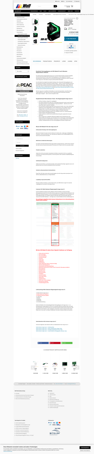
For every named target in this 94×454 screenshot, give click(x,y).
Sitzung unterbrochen (54, 404)
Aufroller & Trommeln (21, 26)
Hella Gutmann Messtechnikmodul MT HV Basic (64, 87)
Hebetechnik (19, 48)
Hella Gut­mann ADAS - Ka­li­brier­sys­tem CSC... (74, 369)
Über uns (70, 11)
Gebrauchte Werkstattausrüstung (23, 63)
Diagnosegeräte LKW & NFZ (23, 37)
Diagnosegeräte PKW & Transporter (24, 35)
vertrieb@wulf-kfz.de (23, 116)
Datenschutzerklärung (7, 451)
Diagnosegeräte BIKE (22, 39)
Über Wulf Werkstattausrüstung (22, 398)
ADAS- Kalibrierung (20, 24)
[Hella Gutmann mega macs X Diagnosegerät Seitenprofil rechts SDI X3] (51, 31)
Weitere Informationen (85, 450)
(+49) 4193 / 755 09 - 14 (23, 114)
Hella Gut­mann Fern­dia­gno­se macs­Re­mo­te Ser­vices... (45, 369)
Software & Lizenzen (21, 45)
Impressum (51, 393)
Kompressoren (19, 52)
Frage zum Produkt (69, 52)
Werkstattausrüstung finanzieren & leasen (25, 395)
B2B (41, 11)
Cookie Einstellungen (53, 407)
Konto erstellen (19, 148)
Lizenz (64, 61)
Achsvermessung (20, 22)
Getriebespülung (20, 47)
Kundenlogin (69, 1)
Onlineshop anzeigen (20, 17)
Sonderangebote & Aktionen (22, 19)
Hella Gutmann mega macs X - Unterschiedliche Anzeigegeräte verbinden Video (51, 331)
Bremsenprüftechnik (20, 30)
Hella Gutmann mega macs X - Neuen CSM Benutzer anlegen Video (49, 328)
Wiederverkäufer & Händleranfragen (23, 396)
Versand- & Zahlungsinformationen (56, 405)
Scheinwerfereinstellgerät (21, 58)
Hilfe (63, 1)
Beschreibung (37, 61)
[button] (43, 343)
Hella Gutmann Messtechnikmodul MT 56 (45, 88)
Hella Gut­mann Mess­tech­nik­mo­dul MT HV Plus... (55, 369)
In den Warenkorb (71, 38)
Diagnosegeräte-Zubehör (22, 43)
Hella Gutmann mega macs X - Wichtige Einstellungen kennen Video (49, 329)
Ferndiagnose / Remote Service (23, 41)
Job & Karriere (52, 11)
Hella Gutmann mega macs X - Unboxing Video (45, 327)
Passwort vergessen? (20, 150)
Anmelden (22, 145)
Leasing (70, 61)
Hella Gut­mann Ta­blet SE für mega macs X (64, 369)
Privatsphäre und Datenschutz (55, 401)
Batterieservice (19, 28)
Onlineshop (18, 11)
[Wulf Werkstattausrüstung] (23, 6)
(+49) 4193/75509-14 (59, 383)
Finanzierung (34, 11)
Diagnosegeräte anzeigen (22, 34)
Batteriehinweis (52, 402)
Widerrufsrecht (52, 398)
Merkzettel (77, 1)
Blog (45, 11)
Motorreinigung (19, 54)
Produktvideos (47, 61)
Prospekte (57, 61)
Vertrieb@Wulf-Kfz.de (71, 383)
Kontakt (57, 1)
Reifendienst (19, 56)
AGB (50, 396)
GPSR (75, 61)
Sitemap (17, 158)
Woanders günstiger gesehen (71, 50)
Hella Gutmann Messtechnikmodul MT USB (44, 87)
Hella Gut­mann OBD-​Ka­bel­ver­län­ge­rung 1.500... (35, 369)
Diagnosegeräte (20, 32)
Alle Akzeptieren (85, 447)
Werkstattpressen (20, 60)
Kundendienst (62, 11)
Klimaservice (19, 50)
